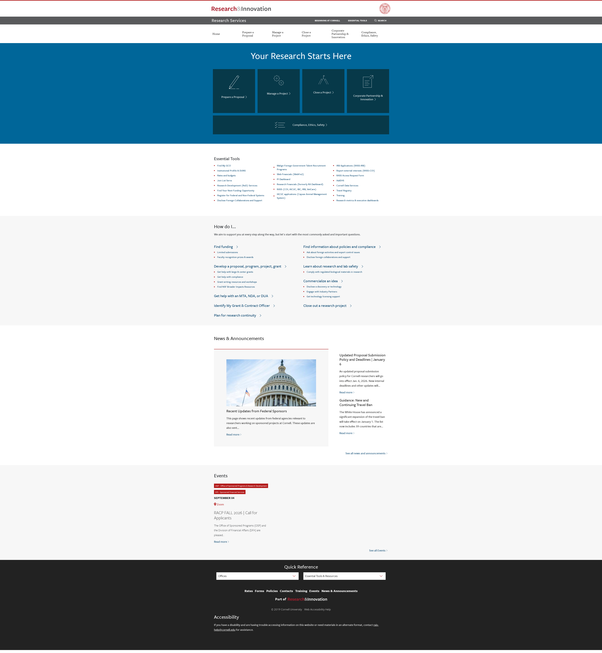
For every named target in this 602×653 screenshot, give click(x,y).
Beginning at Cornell (327, 20)
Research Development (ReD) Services (237, 185)
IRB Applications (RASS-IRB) (350, 165)
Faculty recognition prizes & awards (235, 257)
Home (216, 33)
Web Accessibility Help (317, 609)
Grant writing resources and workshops (237, 281)
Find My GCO (224, 165)
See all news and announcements (365, 453)
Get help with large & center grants (235, 271)
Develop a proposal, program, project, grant (247, 266)
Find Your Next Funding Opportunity (235, 190)
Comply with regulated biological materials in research (334, 271)
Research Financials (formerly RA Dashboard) (300, 184)
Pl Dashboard (283, 179)
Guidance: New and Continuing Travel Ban (355, 402)
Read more (234, 434)
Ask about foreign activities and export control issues (333, 252)
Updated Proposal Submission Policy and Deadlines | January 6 (362, 359)
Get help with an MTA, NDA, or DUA (241, 295)
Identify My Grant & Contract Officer (242, 305)
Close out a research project (324, 305)
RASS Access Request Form (350, 175)
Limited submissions (227, 252)
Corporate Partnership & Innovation (340, 34)
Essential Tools (357, 20)
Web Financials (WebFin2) (290, 174)
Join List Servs (224, 180)
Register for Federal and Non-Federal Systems (240, 195)
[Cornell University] (384, 8)
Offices (222, 576)
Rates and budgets (226, 175)
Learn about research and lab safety (330, 266)
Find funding (223, 246)
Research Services (229, 20)
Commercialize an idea (320, 280)
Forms (259, 591)
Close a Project (306, 34)
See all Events (377, 550)
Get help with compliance (230, 276)
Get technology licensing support (323, 296)
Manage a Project (277, 34)
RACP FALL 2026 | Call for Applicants (235, 515)
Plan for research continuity (235, 315)
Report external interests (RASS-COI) (355, 170)
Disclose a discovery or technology (324, 286)
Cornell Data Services (347, 185)
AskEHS (340, 180)
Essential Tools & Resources (321, 576)
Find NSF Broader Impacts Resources (236, 286)
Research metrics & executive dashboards (357, 200)
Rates (249, 591)
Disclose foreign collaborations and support (328, 257)
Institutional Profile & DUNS (231, 170)
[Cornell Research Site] (241, 8)
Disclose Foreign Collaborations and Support (239, 200)
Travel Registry (343, 190)
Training (340, 195)
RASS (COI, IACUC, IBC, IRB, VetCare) (296, 189)
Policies (272, 591)
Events (314, 591)
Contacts (286, 591)
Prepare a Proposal (248, 34)
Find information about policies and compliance (339, 246)
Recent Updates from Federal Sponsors (256, 411)
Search (382, 20)
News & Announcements (340, 591)
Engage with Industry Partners (322, 291)
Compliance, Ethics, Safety (369, 34)
